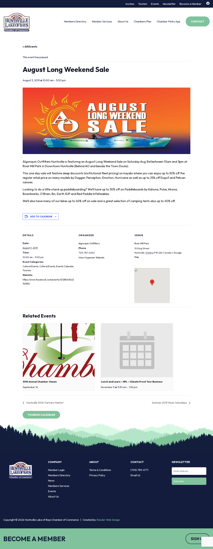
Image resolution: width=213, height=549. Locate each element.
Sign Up (197, 539)
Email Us (135, 475)
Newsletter (169, 3)
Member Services (102, 21)
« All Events (30, 46)
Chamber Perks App (168, 21)
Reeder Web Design (108, 519)
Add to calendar (41, 216)
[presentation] (59, 350)
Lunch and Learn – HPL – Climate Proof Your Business (131, 381)
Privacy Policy (97, 475)
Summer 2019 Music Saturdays (169, 402)
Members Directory (75, 21)
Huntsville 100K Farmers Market (44, 402)
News (51, 480)
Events (155, 3)
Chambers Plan (142, 21)
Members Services (58, 486)
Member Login (56, 470)
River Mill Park (141, 243)
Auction (129, 3)
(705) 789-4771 (139, 470)
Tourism (142, 3)
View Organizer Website (91, 257)
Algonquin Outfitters (89, 243)
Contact (197, 21)
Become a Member (190, 3)
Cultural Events (30, 266)
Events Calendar (65, 266)
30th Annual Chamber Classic (40, 381)
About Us (122, 21)
